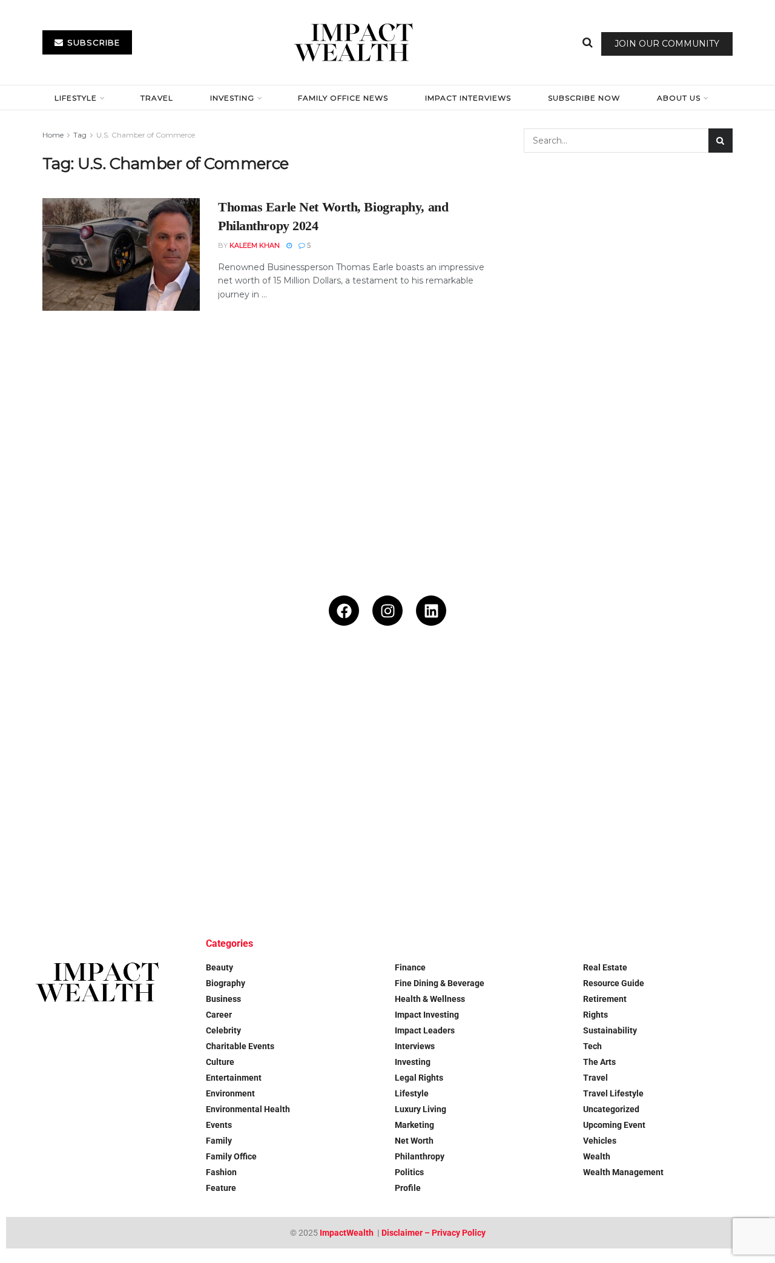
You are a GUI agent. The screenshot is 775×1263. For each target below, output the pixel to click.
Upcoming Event (614, 1125)
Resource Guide (613, 983)
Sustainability (610, 1030)
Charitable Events (240, 1046)
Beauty (219, 967)
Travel (156, 97)
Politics (409, 1172)
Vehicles (599, 1140)
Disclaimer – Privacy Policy (433, 1233)
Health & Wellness (430, 999)
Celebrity (223, 1030)
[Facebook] (344, 610)
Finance (410, 967)
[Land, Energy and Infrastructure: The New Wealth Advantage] (451, 722)
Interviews (415, 1046)
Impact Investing (427, 1014)
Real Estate (605, 967)
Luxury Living (420, 1109)
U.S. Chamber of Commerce (145, 134)
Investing (232, 97)
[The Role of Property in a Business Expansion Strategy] (196, 849)
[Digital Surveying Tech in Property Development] (324, 849)
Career (219, 1014)
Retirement (605, 999)
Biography (225, 983)
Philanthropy (419, 1156)
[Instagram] (387, 610)
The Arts (599, 1062)
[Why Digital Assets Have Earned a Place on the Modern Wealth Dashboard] (69, 722)
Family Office (231, 1156)
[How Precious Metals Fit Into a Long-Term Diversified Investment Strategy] (324, 722)
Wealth (596, 1156)
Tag (80, 134)
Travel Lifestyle (613, 1093)
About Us (679, 97)
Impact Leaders (425, 1030)
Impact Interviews (468, 97)
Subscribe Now (584, 97)
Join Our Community (667, 43)
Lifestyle (75, 97)
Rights (595, 1014)
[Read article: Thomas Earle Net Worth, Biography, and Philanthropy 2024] (121, 254)
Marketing (414, 1125)
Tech (592, 1046)
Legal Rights (419, 1077)
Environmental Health (248, 1109)
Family (219, 1140)
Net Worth (414, 1140)
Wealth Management (623, 1172)
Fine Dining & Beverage (439, 983)
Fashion (221, 1172)
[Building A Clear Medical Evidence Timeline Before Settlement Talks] (705, 722)
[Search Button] (587, 42)
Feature (221, 1188)
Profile (408, 1188)
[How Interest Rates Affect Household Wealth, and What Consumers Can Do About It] (69, 849)
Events (219, 1125)
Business (223, 999)
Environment (230, 1093)
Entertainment (234, 1077)
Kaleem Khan (254, 245)
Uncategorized (611, 1109)
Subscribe (92, 42)
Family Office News (343, 97)
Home (53, 134)
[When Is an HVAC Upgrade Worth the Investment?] (578, 722)
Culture (220, 1062)
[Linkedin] (431, 610)
